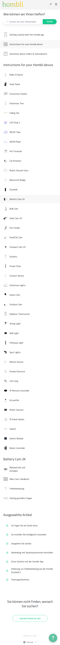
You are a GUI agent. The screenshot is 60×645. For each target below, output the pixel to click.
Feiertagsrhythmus (20, 579)
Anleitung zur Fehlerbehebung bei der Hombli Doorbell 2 (32, 570)
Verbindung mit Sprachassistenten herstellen (32, 552)
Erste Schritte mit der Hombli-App (27, 561)
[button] (50, 4)
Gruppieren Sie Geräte (21, 543)
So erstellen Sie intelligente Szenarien (28, 534)
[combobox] (23, 21)
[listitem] (30, 34)
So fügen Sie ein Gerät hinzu (24, 525)
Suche (50, 22)
